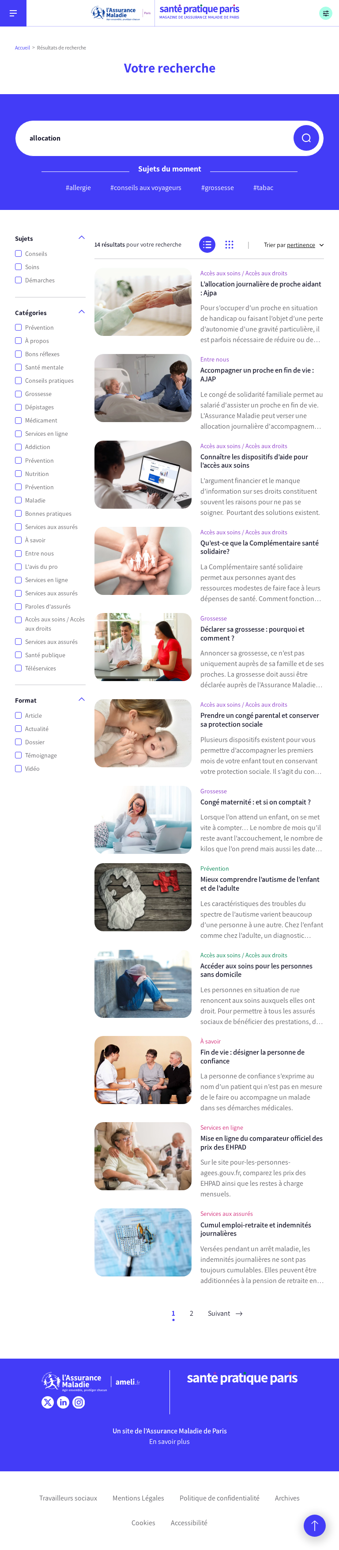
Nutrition (37, 474)
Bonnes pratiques (48, 514)
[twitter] (47, 1402)
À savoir (35, 540)
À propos (37, 341)
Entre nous (39, 553)
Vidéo (32, 769)
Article (33, 716)
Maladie (35, 500)
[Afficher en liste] (207, 244)
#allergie (78, 187)
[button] (306, 138)
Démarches (40, 280)
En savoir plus (169, 1441)
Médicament (41, 420)
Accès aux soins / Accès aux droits (55, 624)
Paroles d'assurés (48, 606)
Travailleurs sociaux (68, 1498)
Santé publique (45, 655)
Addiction (37, 447)
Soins (32, 267)
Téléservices (40, 668)
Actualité (37, 729)
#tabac (263, 187)
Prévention (39, 327)
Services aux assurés (51, 527)
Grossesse (38, 394)
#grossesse (217, 187)
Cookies (143, 1523)
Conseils (36, 254)
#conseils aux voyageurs (145, 187)
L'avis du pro (41, 567)
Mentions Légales (138, 1498)
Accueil (22, 48)
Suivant (219, 1313)
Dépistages (39, 407)
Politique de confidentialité (220, 1498)
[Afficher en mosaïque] (229, 244)
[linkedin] (63, 1402)
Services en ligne (46, 434)
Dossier (35, 742)
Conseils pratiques (49, 381)
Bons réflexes (42, 354)
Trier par (289, 245)
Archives (287, 1498)
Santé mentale (44, 367)
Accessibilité (189, 1523)
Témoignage (41, 755)
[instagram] (78, 1402)
